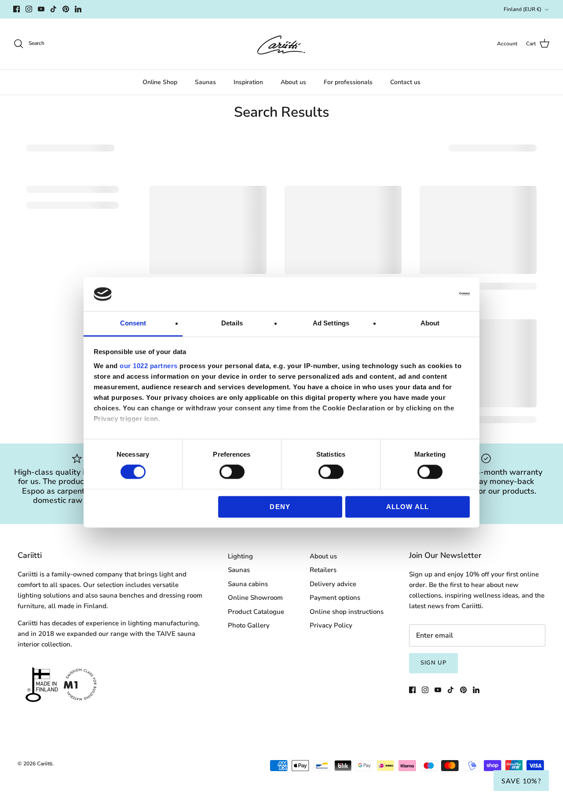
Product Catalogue (256, 611)
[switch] (232, 472)
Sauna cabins (248, 584)
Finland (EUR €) (522, 9)
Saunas (205, 82)
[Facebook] (16, 9)
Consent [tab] (133, 323)
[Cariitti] (281, 43)
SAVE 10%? (521, 780)
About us (293, 82)
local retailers (379, 9)
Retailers (323, 569)
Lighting (240, 556)
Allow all (407, 506)
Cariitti (44, 763)
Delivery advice (333, 584)
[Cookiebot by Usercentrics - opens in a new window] (431, 294)
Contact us (405, 82)
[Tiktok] (53, 9)
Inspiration (248, 82)
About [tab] (430, 323)
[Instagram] (29, 9)
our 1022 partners (149, 365)
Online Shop (160, 82)
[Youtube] (41, 9)
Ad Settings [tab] (331, 323)
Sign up (433, 663)
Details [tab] (232, 323)
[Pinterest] (65, 9)
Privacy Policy (331, 625)
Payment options (335, 597)
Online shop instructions (347, 611)
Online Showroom (255, 597)
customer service (327, 9)
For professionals (348, 82)
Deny (280, 506)
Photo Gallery (249, 625)
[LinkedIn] (78, 9)
